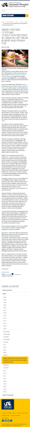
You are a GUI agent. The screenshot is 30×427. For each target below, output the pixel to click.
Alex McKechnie (5, 272)
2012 (4, 373)
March (5, 355)
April (4, 352)
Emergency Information (15, 415)
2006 (4, 389)
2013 (4, 371)
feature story (15, 178)
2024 (4, 302)
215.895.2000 (8, 425)
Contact (26, 413)
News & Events (10, 22)
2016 (4, 323)
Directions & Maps (5, 415)
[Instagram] (8, 421)
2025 (4, 300)
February (6, 365)
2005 (4, 391)
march (26, 22)
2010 (4, 378)
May (4, 350)
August (5, 342)
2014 (21, 22)
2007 (4, 386)
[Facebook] (3, 421)
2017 (4, 321)
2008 (4, 384)
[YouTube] (11, 421)
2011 (4, 376)
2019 (4, 315)
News (17, 22)
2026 (4, 297)
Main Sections (8, 15)
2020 (4, 313)
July (4, 345)
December (6, 331)
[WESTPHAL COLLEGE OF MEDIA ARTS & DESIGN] (15, 9)
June (4, 347)
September (6, 339)
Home (3, 22)
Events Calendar (7, 395)
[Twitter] (5, 421)
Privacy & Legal (20, 413)
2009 (4, 381)
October (6, 337)
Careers (14, 413)
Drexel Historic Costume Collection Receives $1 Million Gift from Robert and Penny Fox (15, 360)
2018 (4, 318)
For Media (9, 413)
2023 (4, 305)
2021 (4, 310)
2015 (4, 326)
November (6, 334)
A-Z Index (4, 413)
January (6, 368)
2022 (4, 307)
